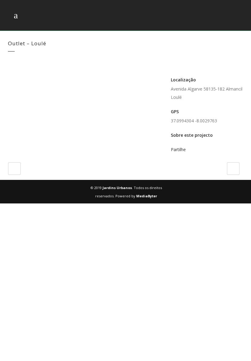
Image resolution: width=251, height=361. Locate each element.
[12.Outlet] (22, 79)
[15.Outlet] (25, 79)
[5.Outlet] (13, 79)
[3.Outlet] (11, 79)
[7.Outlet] (16, 79)
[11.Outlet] (20, 79)
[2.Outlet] (9, 79)
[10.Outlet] (19, 79)
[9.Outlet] (18, 79)
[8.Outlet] (17, 79)
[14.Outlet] (24, 79)
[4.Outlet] (12, 79)
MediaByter (146, 196)
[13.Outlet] (23, 79)
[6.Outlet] (14, 79)
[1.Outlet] (8, 79)
